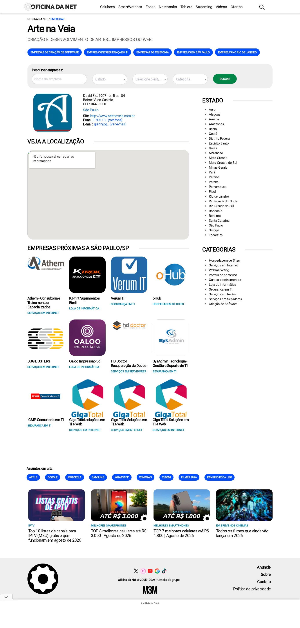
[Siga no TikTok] (164, 571)
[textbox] (110, 79)
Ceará (213, 134)
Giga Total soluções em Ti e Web (87, 421)
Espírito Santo (219, 143)
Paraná (214, 182)
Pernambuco (218, 187)
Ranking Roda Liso (219, 477)
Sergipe (214, 230)
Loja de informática (222, 285)
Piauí (212, 192)
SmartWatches (130, 7)
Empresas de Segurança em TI (107, 52)
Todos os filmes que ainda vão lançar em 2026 (242, 533)
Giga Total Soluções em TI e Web (129, 421)
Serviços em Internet (223, 265)
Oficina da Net (37, 19)
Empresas (57, 19)
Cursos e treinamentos (225, 280)
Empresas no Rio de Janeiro (237, 52)
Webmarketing (219, 270)
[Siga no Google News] (157, 571)
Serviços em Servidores (225, 299)
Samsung (98, 477)
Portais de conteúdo (223, 275)
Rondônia (215, 211)
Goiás (213, 148)
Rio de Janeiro (219, 196)
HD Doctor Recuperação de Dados (128, 363)
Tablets (186, 7)
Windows (145, 477)
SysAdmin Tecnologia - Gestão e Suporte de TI (170, 363)
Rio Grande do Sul (221, 206)
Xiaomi (166, 477)
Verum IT (118, 298)
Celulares (107, 7)
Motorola (74, 477)
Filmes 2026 (189, 477)
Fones (150, 7)
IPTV (31, 525)
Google (53, 477)
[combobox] (109, 79)
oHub (157, 298)
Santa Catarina (219, 221)
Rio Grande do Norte (223, 201)
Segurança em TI (220, 289)
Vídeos (221, 7)
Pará (212, 172)
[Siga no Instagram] (143, 571)
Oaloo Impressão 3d (85, 361)
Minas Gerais (218, 167)
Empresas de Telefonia (152, 52)
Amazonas (216, 124)
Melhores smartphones (108, 525)
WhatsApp (122, 477)
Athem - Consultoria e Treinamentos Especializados (43, 302)
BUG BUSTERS (38, 361)
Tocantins (216, 235)
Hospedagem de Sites (224, 260)
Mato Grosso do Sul (223, 163)
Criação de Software (223, 304)
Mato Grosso (218, 158)
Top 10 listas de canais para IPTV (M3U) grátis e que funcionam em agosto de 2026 (54, 535)
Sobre (266, 574)
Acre (212, 110)
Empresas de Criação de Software (55, 52)
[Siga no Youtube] (150, 571)
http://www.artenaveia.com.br (112, 116)
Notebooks (168, 7)
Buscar (225, 78)
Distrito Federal (219, 139)
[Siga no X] (136, 571)
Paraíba (214, 177)
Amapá (214, 119)
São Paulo (90, 110)
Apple (33, 477)
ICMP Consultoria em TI (45, 419)
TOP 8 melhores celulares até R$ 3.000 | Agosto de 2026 (118, 533)
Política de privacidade (252, 589)
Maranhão (216, 153)
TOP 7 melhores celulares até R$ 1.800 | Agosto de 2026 (181, 533)
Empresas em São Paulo (193, 52)
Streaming (204, 7)
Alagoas (214, 114)
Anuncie (264, 567)
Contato (264, 581)
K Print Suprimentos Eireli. (84, 300)
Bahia (213, 129)
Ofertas (237, 7)
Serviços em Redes (222, 294)
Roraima (215, 216)
